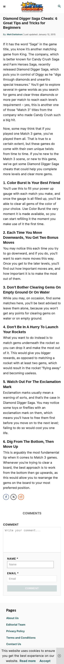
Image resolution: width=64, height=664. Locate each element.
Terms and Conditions (21, 637)
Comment (11, 524)
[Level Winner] (32, 6)
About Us (12, 618)
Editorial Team (15, 624)
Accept (44, 661)
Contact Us (13, 644)
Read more (28, 661)
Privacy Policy (15, 631)
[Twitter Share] (13, 497)
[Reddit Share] (21, 497)
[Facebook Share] (6, 497)
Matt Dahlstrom (15, 34)
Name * (12, 558)
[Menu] (4, 7)
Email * (13, 573)
